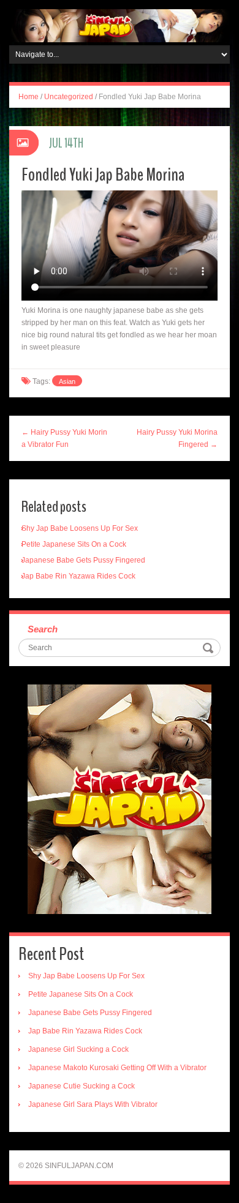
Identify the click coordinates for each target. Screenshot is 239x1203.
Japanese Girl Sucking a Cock (78, 1049)
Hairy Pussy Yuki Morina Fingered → (177, 438)
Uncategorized (68, 96)
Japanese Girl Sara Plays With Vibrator (92, 1104)
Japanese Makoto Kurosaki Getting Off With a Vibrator (117, 1067)
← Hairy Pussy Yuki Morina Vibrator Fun (64, 438)
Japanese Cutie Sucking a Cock (81, 1086)
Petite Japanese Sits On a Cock (73, 544)
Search (43, 629)
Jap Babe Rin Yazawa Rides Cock (78, 576)
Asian (67, 381)
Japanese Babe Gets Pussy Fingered (83, 560)
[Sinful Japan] (119, 25)
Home (28, 96)
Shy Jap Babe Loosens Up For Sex (79, 528)
